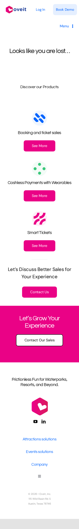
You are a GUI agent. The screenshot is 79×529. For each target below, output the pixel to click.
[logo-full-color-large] (16, 5)
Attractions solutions (40, 439)
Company (39, 464)
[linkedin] (44, 422)
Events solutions (39, 452)
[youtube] (35, 422)
